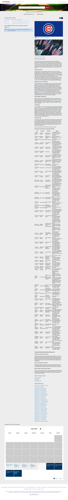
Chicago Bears (37, 378)
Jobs (42, 487)
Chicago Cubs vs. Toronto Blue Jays (41, 419)
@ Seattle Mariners (9, 464)
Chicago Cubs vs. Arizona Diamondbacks (41, 385)
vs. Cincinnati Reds (50, 464)
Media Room (45, 487)
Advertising (49, 487)
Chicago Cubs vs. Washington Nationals (41, 421)
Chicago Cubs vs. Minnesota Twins (40, 405)
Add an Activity (64, 487)
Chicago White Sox (38, 80)
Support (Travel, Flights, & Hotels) (12, 487)
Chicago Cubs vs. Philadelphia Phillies (41, 409)
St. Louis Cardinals (42, 107)
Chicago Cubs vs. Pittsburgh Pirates (41, 410)
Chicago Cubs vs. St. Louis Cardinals (41, 416)
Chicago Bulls (37, 379)
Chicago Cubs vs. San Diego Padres (41, 412)
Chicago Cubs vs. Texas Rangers (40, 418)
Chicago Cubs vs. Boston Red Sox (40, 390)
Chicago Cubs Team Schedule (40, 56)
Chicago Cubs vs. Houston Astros (40, 398)
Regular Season (16, 22)
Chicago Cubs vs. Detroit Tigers (40, 396)
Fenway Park (59, 100)
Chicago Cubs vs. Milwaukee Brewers (41, 404)
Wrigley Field (41, 98)
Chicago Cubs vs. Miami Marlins (40, 403)
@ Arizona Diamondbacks (17, 465)
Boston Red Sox (54, 100)
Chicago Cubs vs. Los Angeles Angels (41, 400)
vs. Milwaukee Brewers (16, 472)
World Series (56, 75)
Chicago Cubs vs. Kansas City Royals (41, 399)
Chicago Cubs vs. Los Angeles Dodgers (41, 402)
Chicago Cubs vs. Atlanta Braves (40, 387)
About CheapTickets (4, 487)
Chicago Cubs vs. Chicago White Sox (41, 391)
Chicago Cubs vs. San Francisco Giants (41, 413)
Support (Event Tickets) (21, 487)
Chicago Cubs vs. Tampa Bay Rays (40, 417)
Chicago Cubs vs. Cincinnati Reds (40, 393)
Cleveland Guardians (42, 92)
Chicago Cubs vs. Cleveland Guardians (41, 394)
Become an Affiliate (54, 487)
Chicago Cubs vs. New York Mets (40, 407)
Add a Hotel (59, 487)
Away (10, 22)
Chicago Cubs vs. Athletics (39, 386)
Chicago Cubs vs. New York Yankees (41, 408)
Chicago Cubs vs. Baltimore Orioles (40, 389)
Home (6, 22)
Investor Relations (38, 487)
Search (47, 7)
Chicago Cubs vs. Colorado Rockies (41, 395)
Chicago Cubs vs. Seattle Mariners (40, 414)
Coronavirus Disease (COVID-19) (30, 487)
